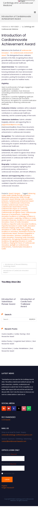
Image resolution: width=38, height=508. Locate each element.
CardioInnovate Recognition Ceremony (15, 210)
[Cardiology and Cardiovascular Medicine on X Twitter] (19, 408)
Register (4, 486)
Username (9, 454)
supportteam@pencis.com (11, 125)
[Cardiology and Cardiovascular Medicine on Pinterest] (24, 408)
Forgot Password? (8, 488)
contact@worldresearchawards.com (14, 441)
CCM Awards (6, 420)
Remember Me (8, 473)
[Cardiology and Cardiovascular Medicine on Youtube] (9, 408)
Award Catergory (14, 193)
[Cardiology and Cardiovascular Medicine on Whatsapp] (29, 408)
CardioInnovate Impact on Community (15, 209)
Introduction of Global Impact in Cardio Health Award (26, 303)
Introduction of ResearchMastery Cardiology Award (15, 265)
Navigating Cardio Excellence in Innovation (18, 230)
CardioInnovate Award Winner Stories (14, 207)
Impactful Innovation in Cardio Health (14, 226)
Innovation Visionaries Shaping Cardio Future (18, 227)
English (22, 1)
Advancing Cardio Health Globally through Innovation (18, 194)
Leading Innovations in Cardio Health (16, 229)
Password (9, 464)
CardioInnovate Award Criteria (18, 205)
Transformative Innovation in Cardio (17, 248)
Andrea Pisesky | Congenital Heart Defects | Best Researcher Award (19, 342)
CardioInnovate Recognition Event (13, 212)
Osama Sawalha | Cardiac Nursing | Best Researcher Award (16, 335)
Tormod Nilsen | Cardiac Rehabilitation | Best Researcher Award (17, 349)
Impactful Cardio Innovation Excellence (23, 224)
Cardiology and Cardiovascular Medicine (18, 4)
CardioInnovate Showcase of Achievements (19, 213)
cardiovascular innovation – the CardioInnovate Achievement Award (17, 52)
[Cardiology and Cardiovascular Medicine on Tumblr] (14, 408)
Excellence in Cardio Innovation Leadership (18, 217)
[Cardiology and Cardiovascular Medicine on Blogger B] (4, 408)
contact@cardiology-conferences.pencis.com (17, 435)
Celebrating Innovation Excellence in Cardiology (15, 215)
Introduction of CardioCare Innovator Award (16, 271)
